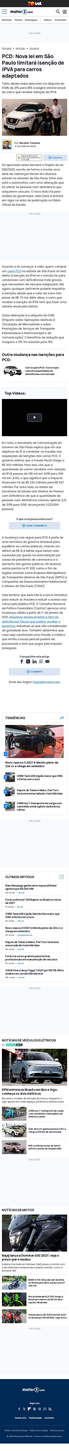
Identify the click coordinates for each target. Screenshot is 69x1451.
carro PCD (14, 271)
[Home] (22, 12)
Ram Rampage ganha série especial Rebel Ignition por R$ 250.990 (31, 887)
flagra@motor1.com (46, 682)
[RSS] (50, 1409)
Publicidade (35, 1417)
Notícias (7, 19)
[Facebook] (19, 1409)
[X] (24, 1409)
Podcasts (60, 20)
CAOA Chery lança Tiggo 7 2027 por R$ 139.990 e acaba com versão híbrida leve (34, 972)
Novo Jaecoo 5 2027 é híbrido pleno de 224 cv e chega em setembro (34, 929)
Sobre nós (20, 1417)
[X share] (28, 661)
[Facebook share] (22, 661)
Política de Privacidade (16, 1430)
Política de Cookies (38, 1430)
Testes (18, 19)
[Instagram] (39, 1409)
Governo (34, 48)
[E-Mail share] (47, 661)
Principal (6, 48)
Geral (21, 892)
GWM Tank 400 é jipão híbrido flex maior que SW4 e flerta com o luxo (32, 915)
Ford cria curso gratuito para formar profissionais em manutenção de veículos (31, 957)
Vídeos (48, 20)
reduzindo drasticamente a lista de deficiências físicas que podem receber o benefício (31, 621)
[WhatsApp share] (41, 661)
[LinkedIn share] (34, 661)
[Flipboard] (29, 1409)
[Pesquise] (58, 12)
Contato (49, 1417)
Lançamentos (25, 935)
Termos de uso (57, 1430)
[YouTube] (44, 1409)
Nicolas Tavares (29, 143)
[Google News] (34, 1409)
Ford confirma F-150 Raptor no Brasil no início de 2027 (33, 901)
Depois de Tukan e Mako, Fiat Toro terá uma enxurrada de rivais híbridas (32, 943)
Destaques (31, 19)
